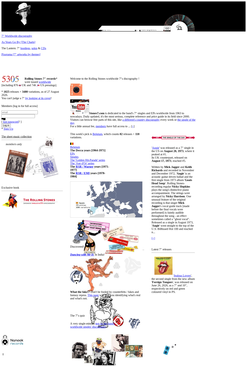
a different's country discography (141, 119)
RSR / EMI (83, 173)
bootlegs (25, 48)
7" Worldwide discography (16, 35)
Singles (74, 156)
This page (93, 295)
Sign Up (8, 128)
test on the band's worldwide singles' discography (92, 325)
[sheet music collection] (31, 157)
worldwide (45, 81)
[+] (153, 238)
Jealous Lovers (182, 275)
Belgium (97, 134)
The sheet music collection (16, 136)
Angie (155, 147)
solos (34, 48)
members (101, 126)
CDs (43, 48)
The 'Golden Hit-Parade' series (87, 160)
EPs (72, 153)
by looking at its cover (38, 98)
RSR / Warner (84, 166)
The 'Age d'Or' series (82, 163)
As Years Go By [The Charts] (18, 42)
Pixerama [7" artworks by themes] (20, 54)
